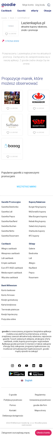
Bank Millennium (9, 285)
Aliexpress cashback (10, 253)
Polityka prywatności (13, 400)
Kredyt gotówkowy (9, 300)
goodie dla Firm (40, 405)
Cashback (6, 10)
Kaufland (33, 268)
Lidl (30, 258)
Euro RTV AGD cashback (12, 268)
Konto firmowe (8, 295)
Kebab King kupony (37, 221)
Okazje (47, 10)
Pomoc (13, 405)
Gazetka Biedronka (9, 207)
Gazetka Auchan (8, 226)
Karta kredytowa (8, 305)
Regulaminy (40, 395)
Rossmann (33, 277)
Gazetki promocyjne (11, 202)
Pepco (31, 273)
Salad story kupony (37, 226)
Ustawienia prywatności (40, 400)
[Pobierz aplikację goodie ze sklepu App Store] (36, 375)
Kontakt (12, 410)
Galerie (32, 248)
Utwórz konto (43, 432)
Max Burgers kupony (38, 216)
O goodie (13, 395)
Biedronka (33, 253)
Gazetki (21, 10)
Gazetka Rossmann (10, 236)
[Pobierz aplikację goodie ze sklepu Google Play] (16, 375)
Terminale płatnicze (10, 309)
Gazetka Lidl (6, 212)
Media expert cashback (11, 273)
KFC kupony (34, 236)
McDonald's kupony (37, 212)
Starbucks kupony (37, 231)
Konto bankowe (8, 290)
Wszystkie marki (26, 186)
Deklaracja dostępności (13, 416)
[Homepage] (8, 5)
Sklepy (32, 244)
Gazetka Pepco (8, 216)
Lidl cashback (7, 258)
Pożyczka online (8, 319)
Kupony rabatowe (37, 202)
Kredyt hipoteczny (9, 314)
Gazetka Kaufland (9, 221)
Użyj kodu (40, 5)
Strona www (12, 41)
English (28, 380)
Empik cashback (8, 263)
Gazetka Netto (7, 231)
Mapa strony (40, 410)
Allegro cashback (9, 248)
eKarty (34, 10)
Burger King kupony (37, 207)
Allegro (32, 263)
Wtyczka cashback (9, 277)
